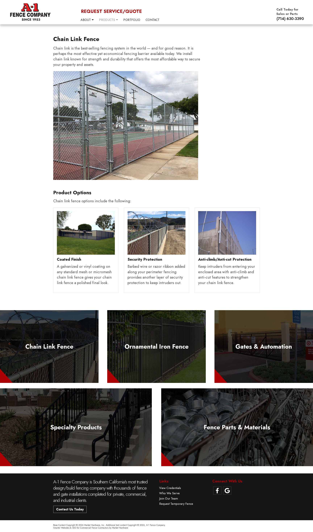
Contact (152, 20)
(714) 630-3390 (290, 18)
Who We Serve (169, 493)
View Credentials (170, 488)
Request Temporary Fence (176, 503)
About (86, 20)
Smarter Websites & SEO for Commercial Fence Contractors (80, 527)
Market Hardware (120, 527)
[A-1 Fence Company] (30, 11)
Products (107, 20)
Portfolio (131, 20)
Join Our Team (168, 498)
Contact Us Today (70, 509)
